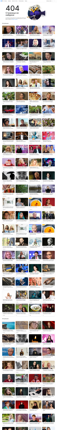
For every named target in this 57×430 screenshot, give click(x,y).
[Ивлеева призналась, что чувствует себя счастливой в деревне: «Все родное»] (35, 164)
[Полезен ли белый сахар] (22, 350)
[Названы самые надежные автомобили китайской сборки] (8, 111)
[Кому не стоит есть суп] (35, 204)
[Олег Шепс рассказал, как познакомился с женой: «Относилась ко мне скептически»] (48, 310)
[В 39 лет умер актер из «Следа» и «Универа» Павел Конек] (48, 58)
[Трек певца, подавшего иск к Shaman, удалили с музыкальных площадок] (22, 71)
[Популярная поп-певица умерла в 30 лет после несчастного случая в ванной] (35, 393)
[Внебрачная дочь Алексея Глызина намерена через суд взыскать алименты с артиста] (8, 45)
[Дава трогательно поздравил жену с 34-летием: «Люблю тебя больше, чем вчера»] (22, 363)
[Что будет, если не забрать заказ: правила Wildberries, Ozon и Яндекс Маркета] (48, 270)
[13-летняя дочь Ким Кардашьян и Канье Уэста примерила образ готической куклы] (22, 217)
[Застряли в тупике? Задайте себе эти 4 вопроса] (48, 336)
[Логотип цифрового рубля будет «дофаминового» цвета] (35, 323)
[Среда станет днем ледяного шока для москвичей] (22, 191)
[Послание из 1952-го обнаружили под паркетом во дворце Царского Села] (22, 380)
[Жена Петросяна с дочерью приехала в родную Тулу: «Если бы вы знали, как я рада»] (22, 406)
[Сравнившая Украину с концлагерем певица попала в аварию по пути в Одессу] (22, 32)
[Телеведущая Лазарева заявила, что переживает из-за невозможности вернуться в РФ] (35, 244)
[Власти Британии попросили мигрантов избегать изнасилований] (35, 58)
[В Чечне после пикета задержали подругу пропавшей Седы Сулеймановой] (35, 380)
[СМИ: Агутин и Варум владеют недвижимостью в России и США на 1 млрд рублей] (35, 85)
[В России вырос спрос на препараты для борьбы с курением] (48, 111)
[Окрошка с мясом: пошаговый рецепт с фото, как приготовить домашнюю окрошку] (35, 310)
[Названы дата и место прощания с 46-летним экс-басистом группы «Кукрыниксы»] (22, 111)
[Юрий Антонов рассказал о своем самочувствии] (48, 164)
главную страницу (14, 19)
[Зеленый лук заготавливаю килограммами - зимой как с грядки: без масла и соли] (22, 58)
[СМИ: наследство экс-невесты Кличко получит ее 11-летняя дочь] (8, 350)
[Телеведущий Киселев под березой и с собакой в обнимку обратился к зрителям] (8, 32)
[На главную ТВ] (2, 1)
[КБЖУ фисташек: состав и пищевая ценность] (48, 363)
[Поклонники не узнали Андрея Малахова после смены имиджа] (48, 177)
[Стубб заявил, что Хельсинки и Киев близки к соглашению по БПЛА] (35, 363)
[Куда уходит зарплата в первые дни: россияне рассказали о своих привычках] (48, 283)
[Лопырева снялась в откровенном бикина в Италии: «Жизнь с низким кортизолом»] (35, 283)
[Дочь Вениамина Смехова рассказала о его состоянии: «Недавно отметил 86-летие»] (35, 151)
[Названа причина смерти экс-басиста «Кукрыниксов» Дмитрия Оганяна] (22, 177)
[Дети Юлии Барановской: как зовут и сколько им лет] (48, 406)
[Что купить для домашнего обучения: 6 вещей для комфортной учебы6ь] (8, 323)
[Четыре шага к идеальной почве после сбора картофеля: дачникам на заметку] (8, 393)
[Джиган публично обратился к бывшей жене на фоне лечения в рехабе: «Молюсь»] (22, 244)
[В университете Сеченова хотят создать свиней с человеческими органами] (35, 71)
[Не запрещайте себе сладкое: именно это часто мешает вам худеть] (8, 164)
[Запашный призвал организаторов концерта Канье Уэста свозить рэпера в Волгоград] (35, 257)
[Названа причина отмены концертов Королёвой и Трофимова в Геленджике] (48, 393)
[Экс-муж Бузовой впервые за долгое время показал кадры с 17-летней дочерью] (48, 98)
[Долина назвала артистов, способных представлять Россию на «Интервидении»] (48, 323)
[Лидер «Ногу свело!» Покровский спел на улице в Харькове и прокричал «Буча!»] (22, 138)
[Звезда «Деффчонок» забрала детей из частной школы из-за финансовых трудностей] (22, 257)
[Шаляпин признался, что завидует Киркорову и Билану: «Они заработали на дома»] (8, 124)
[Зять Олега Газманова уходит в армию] (22, 323)
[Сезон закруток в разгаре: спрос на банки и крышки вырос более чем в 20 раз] (8, 191)
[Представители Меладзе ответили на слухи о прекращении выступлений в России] (8, 336)
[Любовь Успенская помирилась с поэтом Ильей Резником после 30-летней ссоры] (22, 283)
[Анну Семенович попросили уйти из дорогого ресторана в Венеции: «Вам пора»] (48, 380)
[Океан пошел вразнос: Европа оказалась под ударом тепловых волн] (8, 380)
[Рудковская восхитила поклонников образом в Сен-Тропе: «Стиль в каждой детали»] (22, 336)
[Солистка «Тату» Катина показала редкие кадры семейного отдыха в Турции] (48, 204)
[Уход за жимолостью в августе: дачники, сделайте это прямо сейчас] (8, 98)
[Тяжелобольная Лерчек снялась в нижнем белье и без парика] (35, 336)
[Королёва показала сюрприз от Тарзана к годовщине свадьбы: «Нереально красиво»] (35, 420)
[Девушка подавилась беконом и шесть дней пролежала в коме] (8, 204)
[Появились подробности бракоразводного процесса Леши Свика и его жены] (35, 177)
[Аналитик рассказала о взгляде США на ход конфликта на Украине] (8, 270)
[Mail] (1, 1)
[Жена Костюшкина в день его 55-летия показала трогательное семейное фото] (22, 151)
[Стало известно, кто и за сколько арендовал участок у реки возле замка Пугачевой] (8, 151)
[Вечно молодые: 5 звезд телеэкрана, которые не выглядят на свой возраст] (35, 45)
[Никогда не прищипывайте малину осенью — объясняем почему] (48, 71)
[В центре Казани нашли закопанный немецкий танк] (22, 420)
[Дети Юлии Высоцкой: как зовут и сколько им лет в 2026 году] (8, 71)
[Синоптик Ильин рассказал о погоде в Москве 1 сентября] (22, 297)
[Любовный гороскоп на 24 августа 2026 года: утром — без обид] (48, 297)
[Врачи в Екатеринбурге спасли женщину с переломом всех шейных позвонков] (35, 297)
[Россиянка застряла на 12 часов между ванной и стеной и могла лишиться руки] (35, 138)
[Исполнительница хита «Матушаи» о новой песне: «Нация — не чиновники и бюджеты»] (48, 138)
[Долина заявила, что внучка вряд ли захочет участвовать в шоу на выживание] (48, 257)
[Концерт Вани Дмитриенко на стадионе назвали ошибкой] (35, 124)
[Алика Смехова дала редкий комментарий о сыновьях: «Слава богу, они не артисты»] (35, 270)
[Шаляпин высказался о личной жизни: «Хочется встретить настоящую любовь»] (8, 217)
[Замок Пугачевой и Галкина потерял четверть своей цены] (48, 244)
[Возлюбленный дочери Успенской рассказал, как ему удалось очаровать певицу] (8, 230)
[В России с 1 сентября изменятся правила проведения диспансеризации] (48, 45)
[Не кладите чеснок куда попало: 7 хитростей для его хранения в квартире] (48, 124)
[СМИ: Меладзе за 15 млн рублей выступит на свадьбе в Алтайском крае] (35, 217)
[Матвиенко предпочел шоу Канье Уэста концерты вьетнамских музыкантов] (48, 350)
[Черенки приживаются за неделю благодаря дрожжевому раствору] (35, 111)
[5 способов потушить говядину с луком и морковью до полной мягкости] (8, 363)
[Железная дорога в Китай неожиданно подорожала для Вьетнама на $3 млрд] (8, 283)
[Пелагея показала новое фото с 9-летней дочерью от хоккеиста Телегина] (8, 420)
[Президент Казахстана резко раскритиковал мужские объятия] (8, 406)
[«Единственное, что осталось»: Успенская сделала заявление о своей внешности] (35, 32)
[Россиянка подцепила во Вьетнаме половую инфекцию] (8, 244)
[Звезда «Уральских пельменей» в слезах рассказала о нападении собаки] (8, 58)
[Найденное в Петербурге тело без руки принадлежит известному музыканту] (22, 393)
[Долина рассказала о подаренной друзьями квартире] (35, 230)
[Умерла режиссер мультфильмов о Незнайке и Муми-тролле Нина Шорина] (22, 124)
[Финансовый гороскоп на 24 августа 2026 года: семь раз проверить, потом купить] (8, 297)
